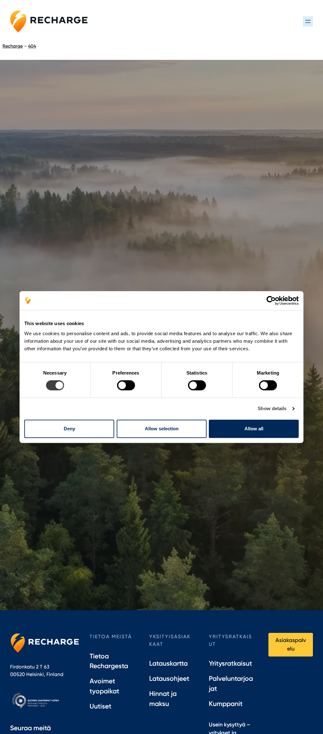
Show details (272, 408)
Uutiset (100, 706)
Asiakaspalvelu (290, 644)
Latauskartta (168, 663)
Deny (69, 428)
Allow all (253, 428)
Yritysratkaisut (230, 663)
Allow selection (162, 428)
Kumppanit (226, 704)
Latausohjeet (169, 678)
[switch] (126, 385)
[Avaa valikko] (308, 21)
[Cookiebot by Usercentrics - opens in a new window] (271, 300)
